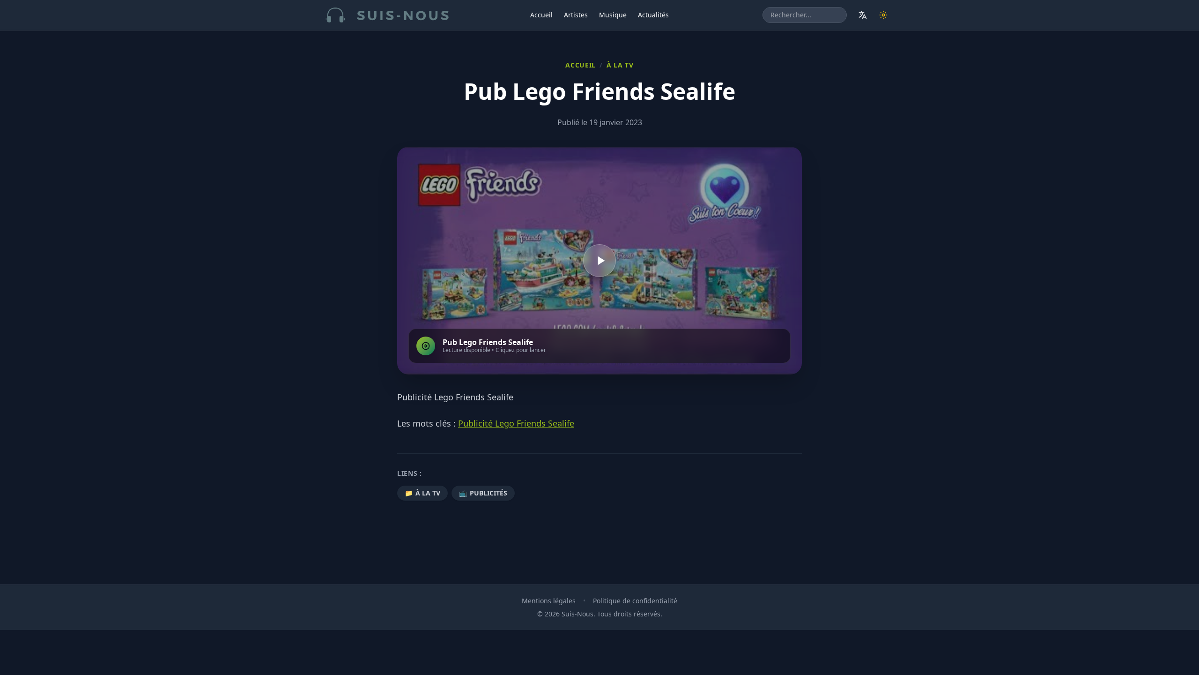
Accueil (541, 14)
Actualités (653, 14)
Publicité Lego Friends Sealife (516, 423)
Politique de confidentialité (635, 600)
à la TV (620, 64)
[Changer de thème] (883, 15)
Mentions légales (549, 600)
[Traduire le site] (862, 15)
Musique (613, 14)
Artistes (576, 14)
